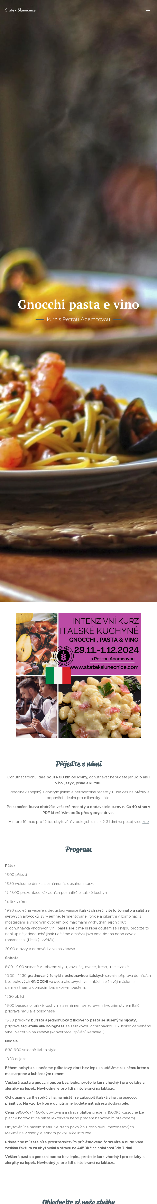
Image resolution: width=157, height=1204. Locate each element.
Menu (148, 10)
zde (145, 821)
